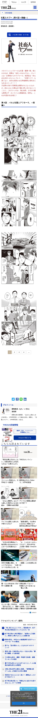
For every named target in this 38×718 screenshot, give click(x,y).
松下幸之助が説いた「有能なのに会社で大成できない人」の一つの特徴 (20, 682)
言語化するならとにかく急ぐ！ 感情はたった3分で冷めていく (20, 676)
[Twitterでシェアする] (28, 689)
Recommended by (24, 612)
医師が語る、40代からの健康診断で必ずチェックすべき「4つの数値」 (20, 640)
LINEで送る (21, 399)
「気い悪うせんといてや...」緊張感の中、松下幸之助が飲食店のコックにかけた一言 (20, 629)
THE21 (23, 2)
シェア (17, 399)
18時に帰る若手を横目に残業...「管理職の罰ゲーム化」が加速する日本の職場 (19, 670)
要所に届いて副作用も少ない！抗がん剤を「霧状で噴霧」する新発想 (20, 652)
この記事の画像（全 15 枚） (20, 35)
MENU (35, 7)
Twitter (13, 399)
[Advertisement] (19, 375)
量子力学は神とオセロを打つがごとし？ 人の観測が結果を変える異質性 (20, 664)
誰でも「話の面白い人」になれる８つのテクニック (19, 646)
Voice (14, 2)
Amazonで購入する (25, 438)
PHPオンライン (5, 2)
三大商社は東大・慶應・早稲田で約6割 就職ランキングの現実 (20, 658)
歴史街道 (33, 2)
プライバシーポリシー (21, 698)
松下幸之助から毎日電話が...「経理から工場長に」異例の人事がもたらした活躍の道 (20, 634)
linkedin (25, 399)
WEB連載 (8, 13)
